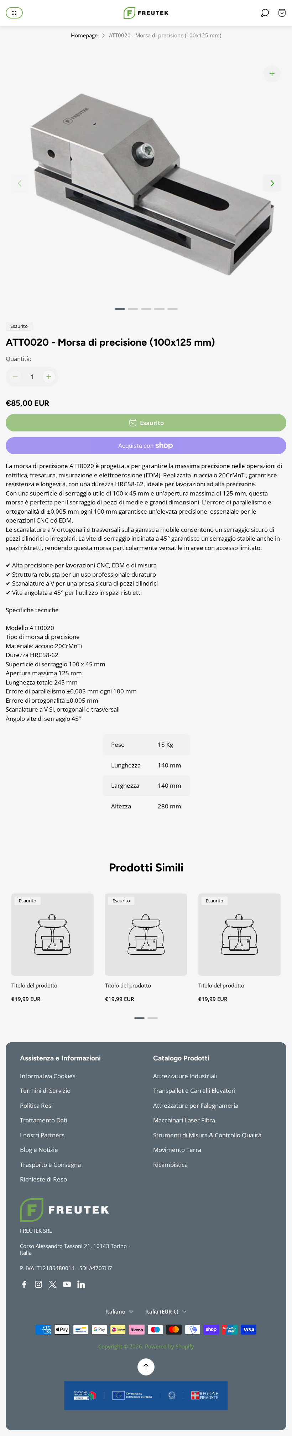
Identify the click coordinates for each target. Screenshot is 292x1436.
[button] (120, 309)
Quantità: (18, 359)
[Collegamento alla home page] (64, 1210)
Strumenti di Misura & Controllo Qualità (207, 1135)
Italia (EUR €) (161, 1311)
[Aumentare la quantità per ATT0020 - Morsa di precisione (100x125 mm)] (49, 376)
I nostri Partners (42, 1135)
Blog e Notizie (39, 1150)
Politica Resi (36, 1105)
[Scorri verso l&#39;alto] (146, 1366)
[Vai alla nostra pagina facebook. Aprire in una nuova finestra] (24, 1284)
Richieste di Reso (43, 1179)
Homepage (84, 35)
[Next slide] (272, 183)
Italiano (115, 1311)
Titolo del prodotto (34, 985)
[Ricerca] (265, 13)
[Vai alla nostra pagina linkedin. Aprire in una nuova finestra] (81, 1284)
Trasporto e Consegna (50, 1164)
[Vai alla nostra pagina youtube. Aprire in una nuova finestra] (67, 1284)
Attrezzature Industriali (185, 1076)
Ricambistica (170, 1164)
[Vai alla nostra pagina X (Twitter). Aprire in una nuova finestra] (52, 1284)
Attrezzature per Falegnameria (195, 1105)
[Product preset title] (52, 934)
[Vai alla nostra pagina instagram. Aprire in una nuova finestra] (38, 1284)
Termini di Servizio (45, 1090)
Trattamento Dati (43, 1120)
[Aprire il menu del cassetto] (14, 13)
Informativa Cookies (47, 1076)
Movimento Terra (177, 1150)
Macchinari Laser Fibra (184, 1120)
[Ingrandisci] (272, 73)
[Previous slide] (19, 183)
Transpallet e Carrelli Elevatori (194, 1090)
